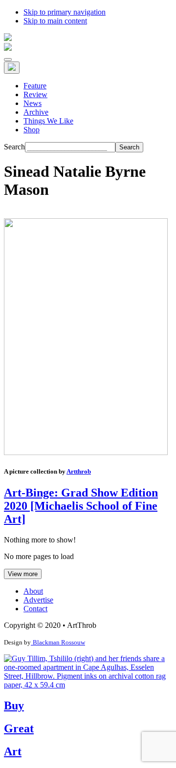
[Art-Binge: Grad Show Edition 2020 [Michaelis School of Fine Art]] (86, 452)
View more (23, 574)
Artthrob (78, 471)
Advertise (38, 600)
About (33, 591)
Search (14, 147)
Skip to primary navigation (64, 12)
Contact (35, 608)
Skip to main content (55, 21)
